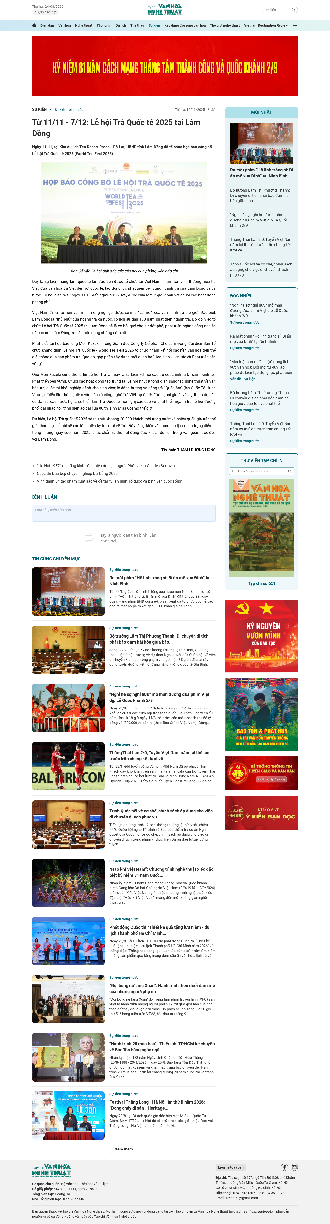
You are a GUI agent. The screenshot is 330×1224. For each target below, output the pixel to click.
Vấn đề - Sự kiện (242, 379)
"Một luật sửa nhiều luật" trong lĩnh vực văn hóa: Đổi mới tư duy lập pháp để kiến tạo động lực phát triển (261, 367)
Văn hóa (64, 25)
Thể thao (137, 25)
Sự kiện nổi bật (46, 12)
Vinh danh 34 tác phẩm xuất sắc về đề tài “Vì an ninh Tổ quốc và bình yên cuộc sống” (110, 481)
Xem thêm (124, 1149)
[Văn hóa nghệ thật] (51, 1176)
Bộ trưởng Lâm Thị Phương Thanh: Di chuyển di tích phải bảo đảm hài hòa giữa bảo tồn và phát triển (260, 398)
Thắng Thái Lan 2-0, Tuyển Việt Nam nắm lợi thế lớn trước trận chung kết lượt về (261, 244)
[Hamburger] (295, 25)
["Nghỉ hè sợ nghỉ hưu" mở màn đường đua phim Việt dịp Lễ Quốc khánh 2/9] (68, 708)
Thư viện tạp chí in (262, 460)
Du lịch (121, 25)
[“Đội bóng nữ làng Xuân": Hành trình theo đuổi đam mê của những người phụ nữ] (68, 999)
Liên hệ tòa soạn (231, 1167)
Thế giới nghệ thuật (225, 25)
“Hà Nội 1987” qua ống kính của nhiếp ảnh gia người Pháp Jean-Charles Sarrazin (106, 466)
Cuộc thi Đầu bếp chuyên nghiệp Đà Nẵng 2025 (77, 473)
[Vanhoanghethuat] (34, 25)
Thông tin (104, 25)
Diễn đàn (47, 25)
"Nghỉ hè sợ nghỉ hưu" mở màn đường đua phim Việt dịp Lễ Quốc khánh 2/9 (259, 220)
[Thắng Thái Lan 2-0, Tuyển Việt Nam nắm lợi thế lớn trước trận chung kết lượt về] (68, 766)
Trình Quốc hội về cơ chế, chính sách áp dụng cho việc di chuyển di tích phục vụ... (261, 269)
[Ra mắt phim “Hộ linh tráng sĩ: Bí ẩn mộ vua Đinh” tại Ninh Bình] (68, 591)
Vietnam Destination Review (266, 25)
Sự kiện (154, 25)
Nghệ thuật (83, 25)
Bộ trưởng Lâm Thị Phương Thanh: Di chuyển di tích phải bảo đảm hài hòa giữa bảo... (260, 195)
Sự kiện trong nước (69, 109)
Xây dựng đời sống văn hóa (185, 25)
